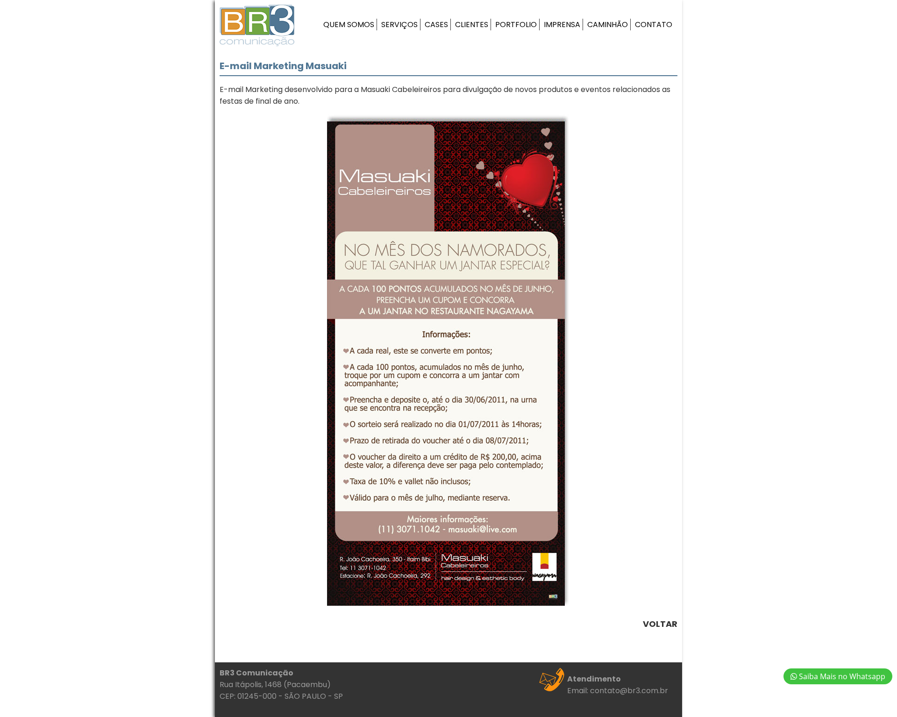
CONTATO (653, 24)
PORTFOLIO (516, 24)
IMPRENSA (562, 24)
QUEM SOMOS (348, 24)
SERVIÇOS (399, 24)
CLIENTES (471, 24)
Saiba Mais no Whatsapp (841, 676)
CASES (436, 24)
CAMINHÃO (607, 24)
